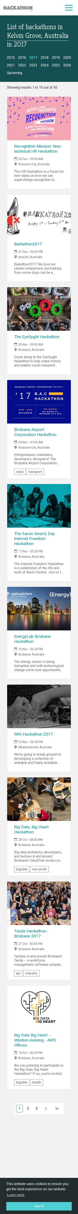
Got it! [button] (39, 1206)
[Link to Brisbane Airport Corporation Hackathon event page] (39, 402)
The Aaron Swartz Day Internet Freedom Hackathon (34, 538)
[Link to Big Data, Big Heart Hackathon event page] (39, 799)
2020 (67, 58)
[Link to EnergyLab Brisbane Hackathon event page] (39, 608)
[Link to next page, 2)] (46, 1108)
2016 (22, 58)
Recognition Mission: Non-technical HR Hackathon (38, 149)
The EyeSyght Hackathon (36, 336)
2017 (33, 58)
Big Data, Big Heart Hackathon (31, 829)
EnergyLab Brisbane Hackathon (32, 639)
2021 (11, 65)
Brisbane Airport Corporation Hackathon (35, 432)
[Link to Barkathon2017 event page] (39, 216)
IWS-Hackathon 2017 (33, 734)
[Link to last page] (57, 1108)
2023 (33, 65)
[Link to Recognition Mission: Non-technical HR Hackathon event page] (39, 118)
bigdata (21, 869)
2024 (45, 65)
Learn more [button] (15, 1195)
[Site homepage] (17, 7)
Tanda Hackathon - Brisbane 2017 (31, 934)
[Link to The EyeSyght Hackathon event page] (39, 309)
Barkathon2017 (28, 244)
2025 (56, 65)
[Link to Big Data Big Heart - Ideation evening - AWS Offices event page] (39, 1007)
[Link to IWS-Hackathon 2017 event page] (39, 706)
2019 (56, 58)
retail (20, 472)
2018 (45, 58)
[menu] (69, 7)
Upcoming (14, 73)
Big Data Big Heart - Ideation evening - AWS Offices (35, 1040)
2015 (11, 58)
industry (31, 973)
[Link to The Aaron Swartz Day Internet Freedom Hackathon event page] (39, 506)
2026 (67, 65)
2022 (22, 65)
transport (35, 472)
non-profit (39, 869)
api (18, 973)
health (36, 1082)
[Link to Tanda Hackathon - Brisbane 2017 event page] (39, 903)
